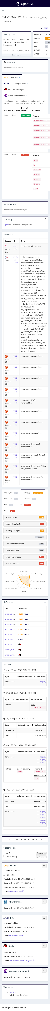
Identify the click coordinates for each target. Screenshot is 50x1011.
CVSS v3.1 (32, 493)
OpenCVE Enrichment (17, 95)
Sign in (6, 224)
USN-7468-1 (15, 458)
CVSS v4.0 (10, 493)
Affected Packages (16, 89)
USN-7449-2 (15, 403)
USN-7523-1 (15, 469)
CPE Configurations (17, 83)
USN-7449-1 (15, 392)
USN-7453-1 (15, 447)
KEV (8, 504)
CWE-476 (12, 992)
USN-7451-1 (15, 425)
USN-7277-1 (15, 370)
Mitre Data (14, 77)
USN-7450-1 (15, 414)
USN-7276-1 (15, 359)
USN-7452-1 (15, 436)
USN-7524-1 (15, 480)
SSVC (9, 510)
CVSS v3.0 (10, 498)
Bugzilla (29, 960)
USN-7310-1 (15, 381)
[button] (3, 10)
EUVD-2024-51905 (15, 260)
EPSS (24, 504)
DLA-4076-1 (15, 249)
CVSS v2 (29, 498)
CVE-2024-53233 (13, 17)
